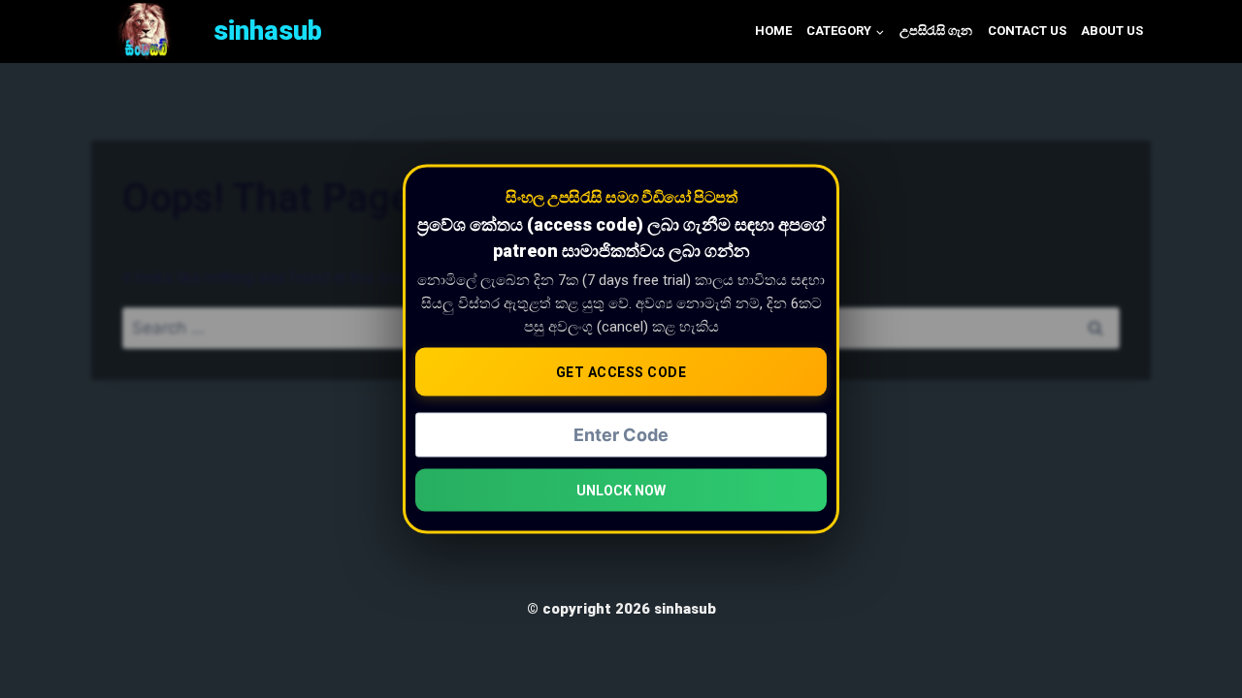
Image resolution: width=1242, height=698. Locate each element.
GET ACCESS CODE (621, 372)
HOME (773, 30)
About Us (1112, 30)
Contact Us (1027, 30)
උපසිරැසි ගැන (935, 30)
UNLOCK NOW (621, 489)
